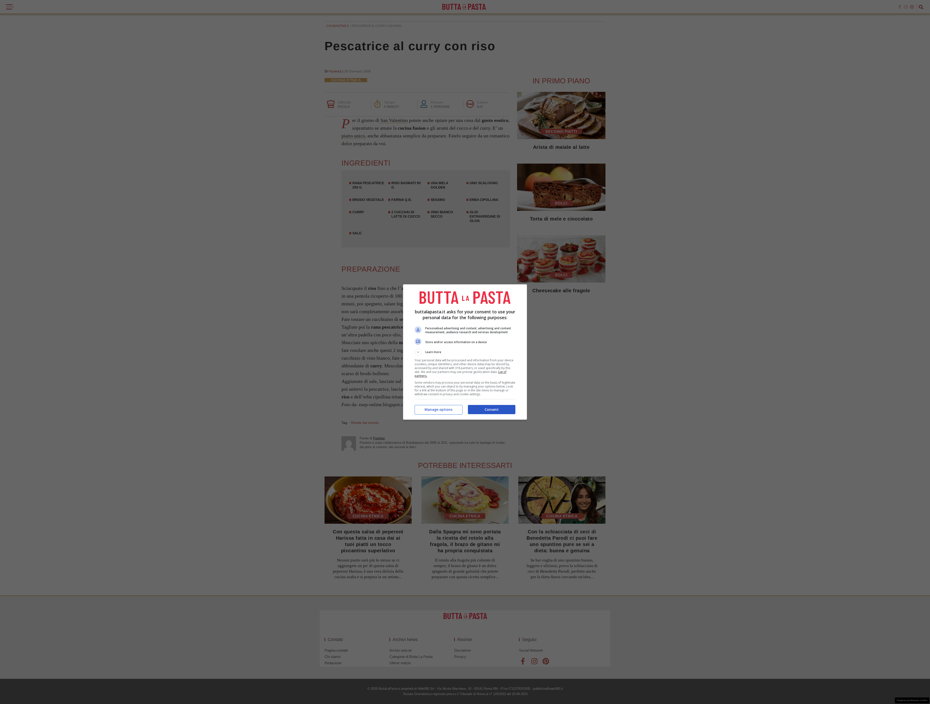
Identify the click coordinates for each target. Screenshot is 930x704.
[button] (465, 352)
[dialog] (465, 352)
